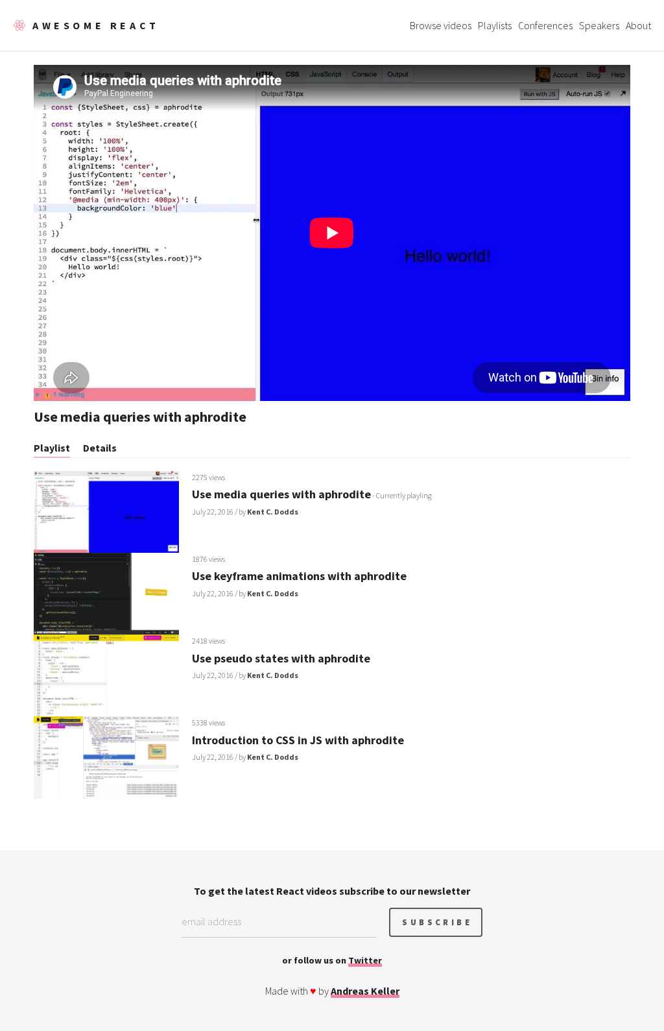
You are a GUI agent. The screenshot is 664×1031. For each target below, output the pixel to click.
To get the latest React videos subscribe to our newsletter (332, 890)
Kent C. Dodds (272, 511)
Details (100, 447)
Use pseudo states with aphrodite (281, 658)
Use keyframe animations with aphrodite (299, 575)
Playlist (52, 447)
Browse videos (440, 25)
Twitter (365, 960)
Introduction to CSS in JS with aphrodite (298, 740)
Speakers (599, 25)
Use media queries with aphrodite (281, 494)
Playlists (495, 25)
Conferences (545, 25)
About (638, 25)
